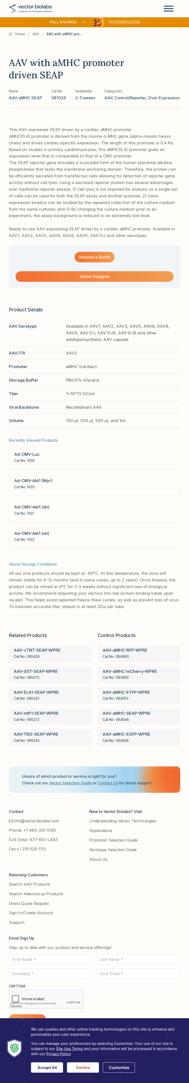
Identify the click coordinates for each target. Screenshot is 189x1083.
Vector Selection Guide (70, 782)
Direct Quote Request (29, 903)
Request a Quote (94, 256)
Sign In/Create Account (31, 912)
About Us (98, 859)
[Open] (168, 9)
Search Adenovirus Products (36, 893)
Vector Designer (94, 276)
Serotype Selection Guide (113, 849)
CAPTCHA (17, 986)
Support (16, 922)
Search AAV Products (29, 884)
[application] (94, 1050)
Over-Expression (164, 97)
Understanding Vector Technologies (122, 820)
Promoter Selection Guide (113, 840)
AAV (35, 34)
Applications (100, 830)
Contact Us (108, 782)
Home (20, 34)
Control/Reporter (130, 97)
